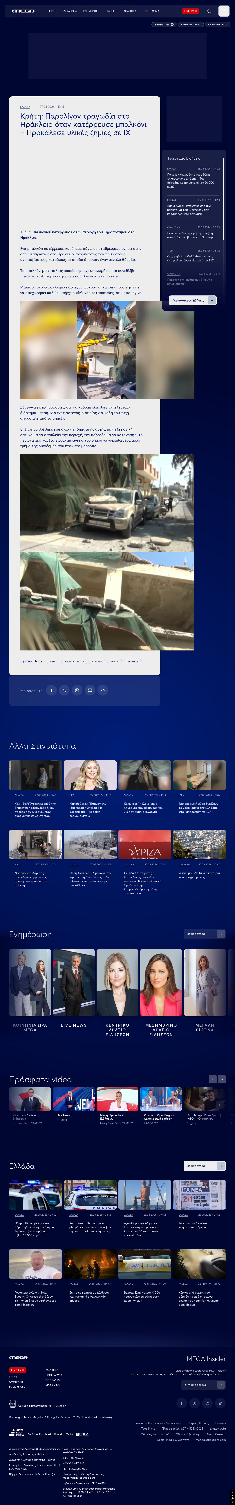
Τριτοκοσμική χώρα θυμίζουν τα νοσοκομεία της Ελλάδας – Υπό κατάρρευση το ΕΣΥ (199, 808)
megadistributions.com (211, 1440)
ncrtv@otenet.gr (72, 1495)
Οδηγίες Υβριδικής (188, 1434)
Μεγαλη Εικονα (204, 1028)
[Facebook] (51, 690)
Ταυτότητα (148, 1428)
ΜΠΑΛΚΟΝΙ (132, 661)
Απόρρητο (232, 1497)
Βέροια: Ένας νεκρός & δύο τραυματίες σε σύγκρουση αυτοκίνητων (142, 1296)
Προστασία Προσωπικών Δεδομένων (157, 1423)
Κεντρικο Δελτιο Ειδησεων (118, 1030)
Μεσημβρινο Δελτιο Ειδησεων (161, 1030)
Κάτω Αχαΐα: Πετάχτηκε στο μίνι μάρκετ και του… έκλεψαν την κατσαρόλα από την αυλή (189, 210)
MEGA (53, 661)
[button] (223, 11)
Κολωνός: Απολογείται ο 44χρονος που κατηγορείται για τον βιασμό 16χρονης (143, 808)
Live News (74, 1025)
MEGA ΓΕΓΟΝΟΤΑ (74, 661)
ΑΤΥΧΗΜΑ (97, 661)
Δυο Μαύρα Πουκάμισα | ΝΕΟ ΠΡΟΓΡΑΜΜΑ (204, 1116)
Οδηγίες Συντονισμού (155, 1434)
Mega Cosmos (216, 1434)
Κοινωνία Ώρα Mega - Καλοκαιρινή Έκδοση (159, 1116)
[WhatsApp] (77, 690)
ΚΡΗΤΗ (114, 661)
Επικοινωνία (218, 1428)
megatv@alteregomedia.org (79, 1477)
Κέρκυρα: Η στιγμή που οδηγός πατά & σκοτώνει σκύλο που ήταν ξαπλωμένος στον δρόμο (198, 1298)
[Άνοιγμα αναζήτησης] (208, 11)
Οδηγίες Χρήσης (198, 1423)
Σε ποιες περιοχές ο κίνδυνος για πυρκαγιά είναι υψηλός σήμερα (89, 1296)
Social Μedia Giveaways (173, 1440)
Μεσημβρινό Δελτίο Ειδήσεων (113, 1116)
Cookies (220, 1423)
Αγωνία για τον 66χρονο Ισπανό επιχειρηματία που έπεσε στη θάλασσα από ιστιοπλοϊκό (142, 1229)
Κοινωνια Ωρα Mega (30, 1028)
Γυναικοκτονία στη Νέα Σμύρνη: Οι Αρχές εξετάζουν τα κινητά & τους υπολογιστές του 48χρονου (35, 1298)
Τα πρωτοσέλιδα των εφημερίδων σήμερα (193, 1225)
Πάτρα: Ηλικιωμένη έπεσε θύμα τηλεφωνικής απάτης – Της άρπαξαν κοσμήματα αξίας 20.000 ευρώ (34, 1229)
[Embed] (102, 690)
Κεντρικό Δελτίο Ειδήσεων (24, 1116)
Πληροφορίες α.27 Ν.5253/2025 (182, 1428)
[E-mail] (89, 690)
